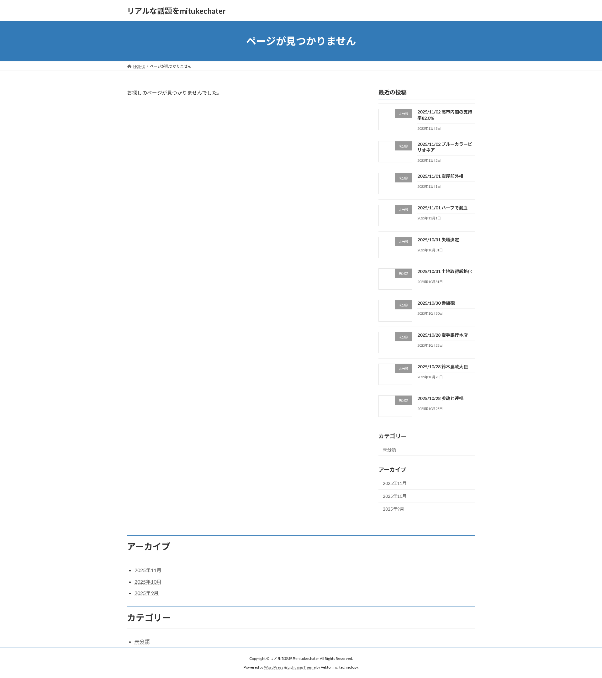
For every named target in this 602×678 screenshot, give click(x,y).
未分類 (389, 449)
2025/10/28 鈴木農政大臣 (442, 366)
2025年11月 (395, 483)
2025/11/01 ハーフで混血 (442, 208)
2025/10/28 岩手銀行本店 (442, 335)
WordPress (273, 667)
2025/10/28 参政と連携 (440, 398)
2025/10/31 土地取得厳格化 (444, 271)
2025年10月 (395, 496)
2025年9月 (393, 509)
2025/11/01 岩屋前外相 (440, 176)
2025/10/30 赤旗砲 (436, 303)
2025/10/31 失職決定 (438, 239)
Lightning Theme (302, 667)
